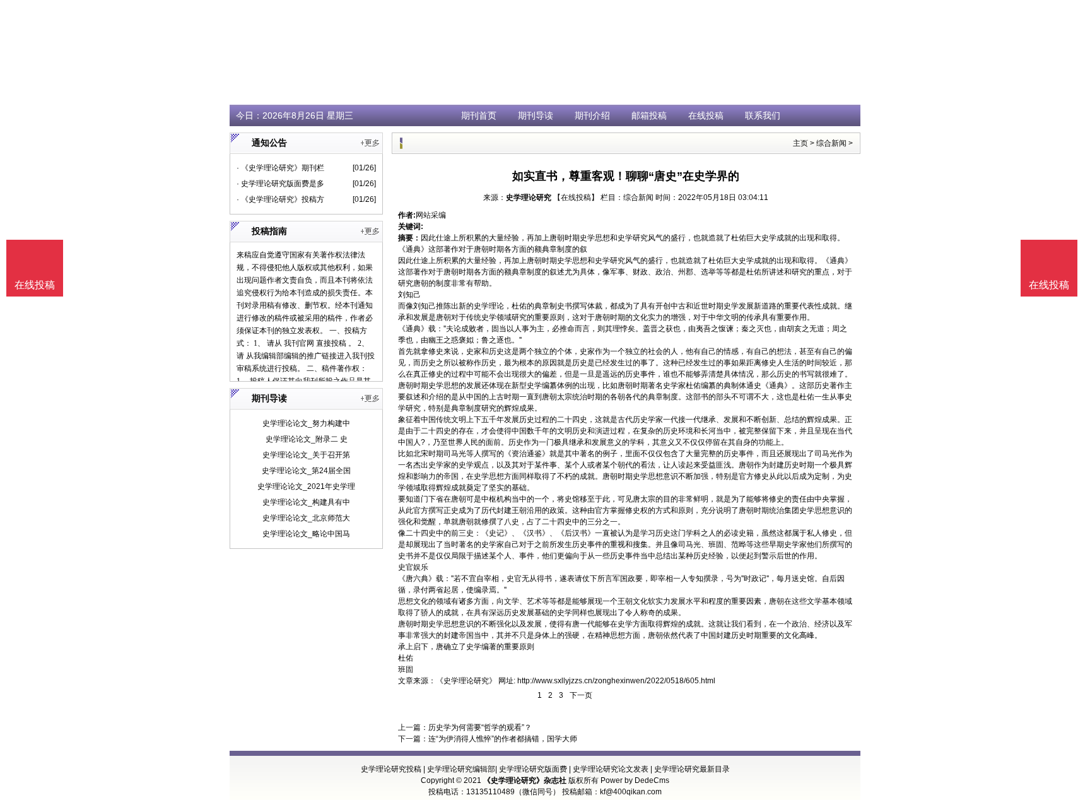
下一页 (581, 695)
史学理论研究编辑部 (461, 769)
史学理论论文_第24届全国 (306, 470)
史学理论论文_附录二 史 (307, 439)
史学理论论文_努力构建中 (306, 423)
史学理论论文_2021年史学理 (306, 486)
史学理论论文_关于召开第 (306, 454)
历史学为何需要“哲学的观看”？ (480, 727)
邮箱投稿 (649, 115)
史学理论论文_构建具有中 (306, 502)
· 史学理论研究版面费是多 (280, 183)
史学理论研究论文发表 (610, 769)
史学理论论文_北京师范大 (306, 518)
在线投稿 (706, 115)
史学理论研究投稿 (391, 769)
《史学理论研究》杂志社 (524, 780)
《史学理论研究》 (466, 680)
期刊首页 (478, 115)
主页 (800, 143)
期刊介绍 (592, 115)
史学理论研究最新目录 (692, 769)
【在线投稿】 (576, 197)
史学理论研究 (528, 197)
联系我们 (762, 115)
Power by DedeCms (635, 780)
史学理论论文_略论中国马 (306, 533)
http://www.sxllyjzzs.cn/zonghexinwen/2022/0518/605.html (616, 680)
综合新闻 (831, 143)
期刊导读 (535, 115)
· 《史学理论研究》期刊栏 (280, 167)
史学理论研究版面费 (533, 769)
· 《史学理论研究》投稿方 (280, 199)
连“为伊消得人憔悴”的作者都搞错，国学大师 (502, 738)
